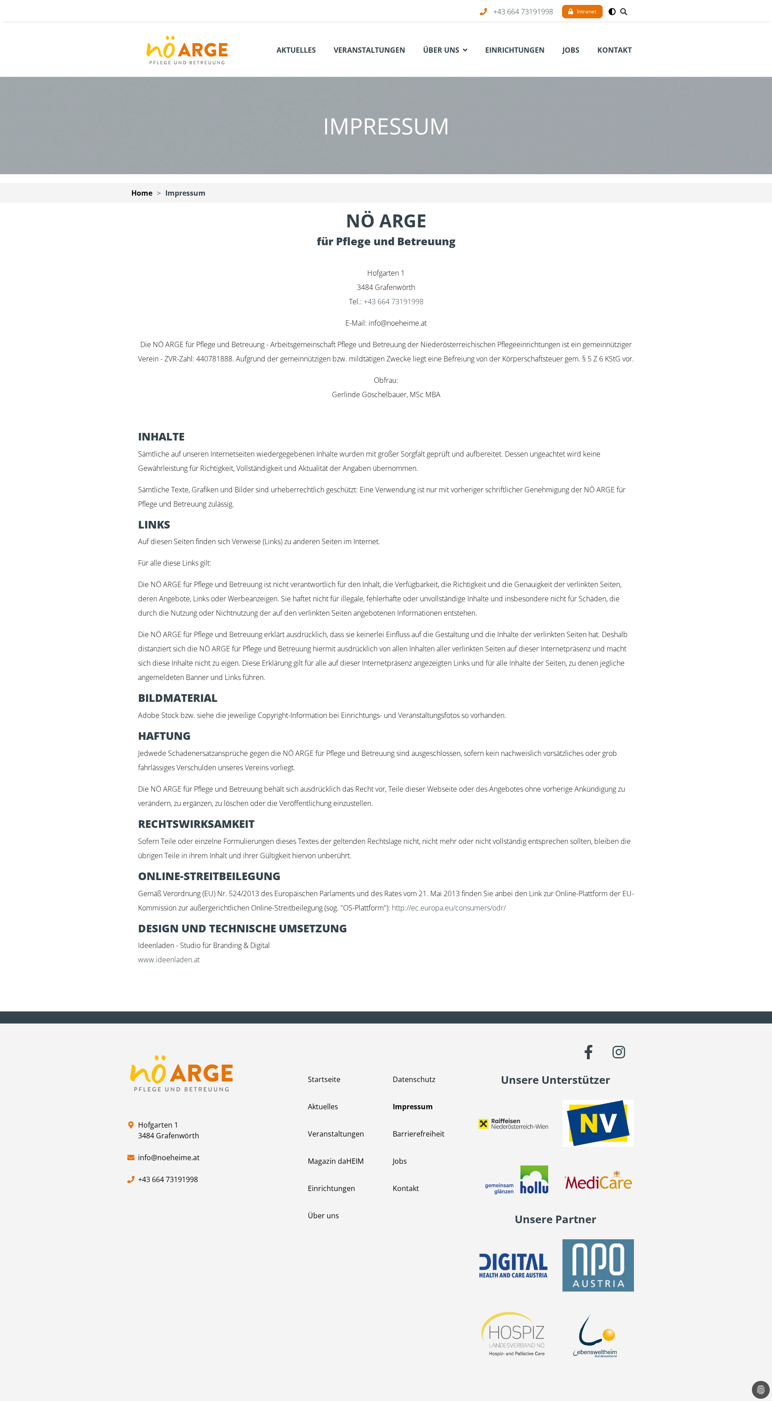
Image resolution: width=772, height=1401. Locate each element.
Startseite (324, 1079)
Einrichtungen (331, 1188)
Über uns (323, 1216)
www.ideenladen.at (169, 960)
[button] (612, 11)
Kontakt (406, 1188)
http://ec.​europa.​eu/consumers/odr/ (449, 908)
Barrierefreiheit (419, 1134)
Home (141, 193)
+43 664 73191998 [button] (523, 12)
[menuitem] (296, 50)
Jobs (400, 1161)
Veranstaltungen (336, 1134)
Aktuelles (323, 1107)
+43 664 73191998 (394, 301)
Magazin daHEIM (336, 1161)
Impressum (185, 193)
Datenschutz (414, 1079)
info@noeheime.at (169, 1157)
